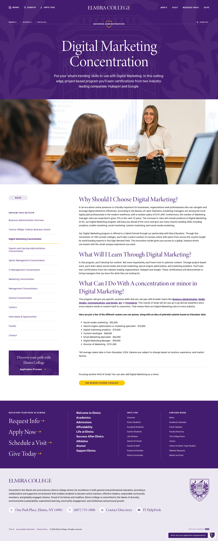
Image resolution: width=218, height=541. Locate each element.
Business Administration (184, 299)
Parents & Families (135, 450)
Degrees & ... (13, 22)
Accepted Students (135, 427)
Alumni (81, 445)
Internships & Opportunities (23, 316)
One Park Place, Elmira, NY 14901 (39, 509)
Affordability (84, 426)
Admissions (84, 422)
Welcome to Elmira (88, 412)
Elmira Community (135, 455)
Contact (13, 335)
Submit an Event (176, 455)
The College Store (177, 436)
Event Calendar (175, 427)
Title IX (11, 529)
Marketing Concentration (21, 279)
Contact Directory (119, 509)
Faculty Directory (176, 431)
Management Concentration (23, 288)
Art (120, 302)
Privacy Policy (42, 529)
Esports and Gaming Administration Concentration (27, 249)
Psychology (131, 302)
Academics (83, 417)
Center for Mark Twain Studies (182, 446)
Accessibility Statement (25, 529)
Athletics (82, 441)
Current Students (134, 431)
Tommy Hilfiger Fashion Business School (29, 229)
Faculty (12, 326)
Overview (131, 417)
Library (172, 441)
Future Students (134, 422)
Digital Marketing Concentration (25, 238)
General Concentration (20, 297)
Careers (13, 307)
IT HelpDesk (152, 509)
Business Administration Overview (26, 220)
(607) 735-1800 (84, 509)
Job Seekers (132, 436)
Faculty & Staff (133, 446)
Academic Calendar (177, 422)
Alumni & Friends (134, 441)
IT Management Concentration (24, 269)
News (171, 417)
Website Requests (177, 450)
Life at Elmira (84, 431)
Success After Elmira (89, 436)
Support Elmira (85, 450)
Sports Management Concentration (27, 260)
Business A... (28, 22)
